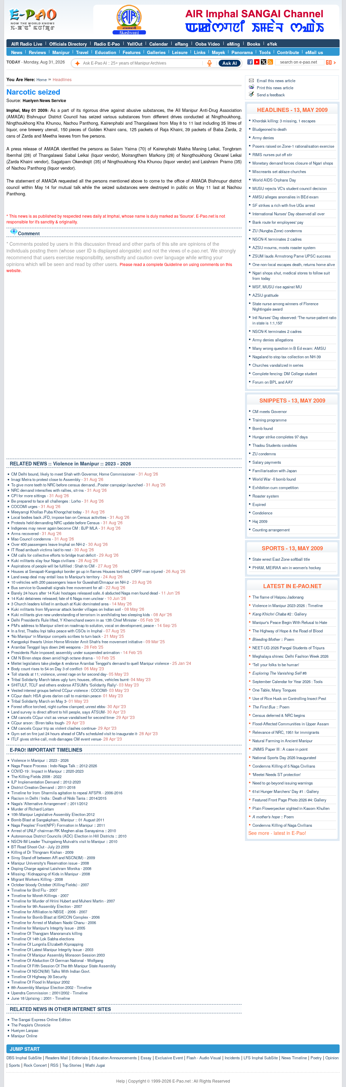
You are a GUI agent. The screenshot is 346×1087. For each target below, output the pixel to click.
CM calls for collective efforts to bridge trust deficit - (65, 555)
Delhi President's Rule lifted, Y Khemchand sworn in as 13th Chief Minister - (85, 620)
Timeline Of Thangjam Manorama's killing (46, 933)
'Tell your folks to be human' (275, 664)
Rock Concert (35, 1065)
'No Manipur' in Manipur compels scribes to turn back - (67, 636)
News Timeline (294, 1057)
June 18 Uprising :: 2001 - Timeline (40, 998)
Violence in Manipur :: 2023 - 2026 (40, 760)
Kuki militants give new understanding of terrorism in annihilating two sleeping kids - (91, 614)
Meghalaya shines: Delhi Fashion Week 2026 (290, 656)
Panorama (242, 52)
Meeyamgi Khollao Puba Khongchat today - (58, 511)
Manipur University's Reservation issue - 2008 (50, 863)
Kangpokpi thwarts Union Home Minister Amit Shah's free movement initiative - (88, 641)
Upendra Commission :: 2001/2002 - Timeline (49, 992)
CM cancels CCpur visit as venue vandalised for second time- (73, 717)
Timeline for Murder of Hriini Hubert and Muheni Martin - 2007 (63, 900)
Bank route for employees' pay (277, 222)
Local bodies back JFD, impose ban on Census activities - (70, 517)
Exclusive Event (169, 1057)
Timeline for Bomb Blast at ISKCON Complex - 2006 (55, 917)
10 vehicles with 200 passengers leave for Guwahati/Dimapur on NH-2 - (81, 582)
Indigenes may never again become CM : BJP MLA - (66, 528)
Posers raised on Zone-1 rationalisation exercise (293, 146)
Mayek (218, 52)
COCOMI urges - (35, 506)
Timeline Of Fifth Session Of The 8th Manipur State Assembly (63, 965)
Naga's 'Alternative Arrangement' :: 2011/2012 (49, 803)
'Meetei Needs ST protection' (276, 774)
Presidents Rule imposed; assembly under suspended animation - (76, 652)
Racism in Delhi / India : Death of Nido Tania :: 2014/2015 (58, 798)
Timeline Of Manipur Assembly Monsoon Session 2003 (58, 955)
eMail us (314, 52)
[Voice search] (209, 63)
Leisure (180, 52)
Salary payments (266, 462)
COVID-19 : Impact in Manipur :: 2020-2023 (47, 771)
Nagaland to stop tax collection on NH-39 (286, 356)
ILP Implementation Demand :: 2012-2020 (46, 781)
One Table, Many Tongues (274, 690)
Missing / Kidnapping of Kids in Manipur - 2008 (50, 873)
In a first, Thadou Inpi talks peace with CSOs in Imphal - (68, 630)
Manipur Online (24, 1035)
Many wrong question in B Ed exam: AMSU (289, 348)
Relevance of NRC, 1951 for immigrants (285, 732)
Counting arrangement (271, 529)
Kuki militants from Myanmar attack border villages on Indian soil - (77, 609)
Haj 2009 (259, 521)
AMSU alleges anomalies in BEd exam (285, 196)
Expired (259, 504)
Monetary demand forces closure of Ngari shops (292, 163)
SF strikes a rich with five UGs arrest (283, 205)
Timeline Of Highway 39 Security (39, 976)
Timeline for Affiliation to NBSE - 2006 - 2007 (49, 911)
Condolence (262, 512)
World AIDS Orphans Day (274, 180)
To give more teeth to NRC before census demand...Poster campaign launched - (88, 484)
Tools (265, 52)
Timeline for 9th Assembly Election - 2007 (46, 906)
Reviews (37, 52)
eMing (233, 44)
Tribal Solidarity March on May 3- (50, 701)
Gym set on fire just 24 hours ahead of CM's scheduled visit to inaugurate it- (84, 733)
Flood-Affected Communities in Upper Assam (290, 723)
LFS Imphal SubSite (261, 1057)
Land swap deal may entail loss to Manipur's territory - (67, 576)
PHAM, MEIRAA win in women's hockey (286, 567)
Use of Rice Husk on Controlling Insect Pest (289, 698)
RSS (54, 1065)
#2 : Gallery (279, 614)
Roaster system (265, 496)
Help (120, 1081)
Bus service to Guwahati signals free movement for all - (68, 587)
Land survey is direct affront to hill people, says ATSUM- (68, 712)
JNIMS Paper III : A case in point (279, 749)
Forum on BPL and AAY (272, 382)
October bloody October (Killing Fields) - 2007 (50, 884)
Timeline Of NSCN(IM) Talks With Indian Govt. (50, 971)
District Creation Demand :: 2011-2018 (43, 787)
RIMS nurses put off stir (272, 154)
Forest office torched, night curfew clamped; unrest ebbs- (68, 706)
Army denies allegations (272, 339)
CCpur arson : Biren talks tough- (48, 722)
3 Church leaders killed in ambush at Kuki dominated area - (71, 603)
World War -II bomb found (274, 479)
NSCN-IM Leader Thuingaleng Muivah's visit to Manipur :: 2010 (64, 841)
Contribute (288, 52)
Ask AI (229, 63)
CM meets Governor (269, 411)
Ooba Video (207, 44)
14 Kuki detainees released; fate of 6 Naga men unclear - (68, 598)
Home (41, 79)
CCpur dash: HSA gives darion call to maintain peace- (67, 695)
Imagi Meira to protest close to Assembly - (57, 479)
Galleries (156, 52)
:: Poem (273, 639)
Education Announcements (114, 1057)
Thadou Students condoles (274, 445)
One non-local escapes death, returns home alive (293, 264)
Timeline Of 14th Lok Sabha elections (42, 938)
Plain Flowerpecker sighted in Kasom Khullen (290, 808)
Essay (146, 1057)
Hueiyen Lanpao (24, 1030)
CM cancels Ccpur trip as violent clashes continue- (64, 728)
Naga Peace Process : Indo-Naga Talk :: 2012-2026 (54, 765)
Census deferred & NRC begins (278, 715)
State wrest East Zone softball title (281, 559)
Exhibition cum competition (275, 487)
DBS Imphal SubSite (24, 1057)
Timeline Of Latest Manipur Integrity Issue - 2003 (52, 949)
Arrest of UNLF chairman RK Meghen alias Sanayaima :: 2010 (63, 830)
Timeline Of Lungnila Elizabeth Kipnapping (47, 944)
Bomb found (262, 428)
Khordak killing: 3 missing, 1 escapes (284, 120)
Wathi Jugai (95, 1065)
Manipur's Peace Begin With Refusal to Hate (289, 622)
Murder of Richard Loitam (32, 809)
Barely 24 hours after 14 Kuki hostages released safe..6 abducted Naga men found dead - (95, 593)
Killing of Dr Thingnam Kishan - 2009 (42, 852)
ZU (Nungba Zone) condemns (277, 230)
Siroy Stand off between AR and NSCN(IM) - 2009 (53, 857)
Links (199, 52)
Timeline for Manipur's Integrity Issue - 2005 (48, 928)
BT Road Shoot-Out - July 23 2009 (40, 846)
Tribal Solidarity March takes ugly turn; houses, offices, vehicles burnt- (81, 679)
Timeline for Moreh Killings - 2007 (40, 895)
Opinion (332, 1057)
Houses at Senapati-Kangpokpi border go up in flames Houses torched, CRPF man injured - (98, 571)
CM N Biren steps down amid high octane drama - (63, 657)
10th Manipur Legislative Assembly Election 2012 (53, 814)
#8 (279, 673)
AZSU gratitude (265, 295)
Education (105, 52)
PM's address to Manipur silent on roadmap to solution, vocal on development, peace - (94, 625)
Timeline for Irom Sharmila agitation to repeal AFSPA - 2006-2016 (66, 792)
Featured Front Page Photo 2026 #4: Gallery (289, 799)
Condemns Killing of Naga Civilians (282, 825)
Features (132, 52)
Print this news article (275, 87)
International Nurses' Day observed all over (288, 213)
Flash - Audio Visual (204, 1057)
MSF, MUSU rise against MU (277, 286)
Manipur (61, 52)
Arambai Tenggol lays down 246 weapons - (57, 647)
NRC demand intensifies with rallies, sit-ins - (59, 490)
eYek (272, 44)
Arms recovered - (36, 533)
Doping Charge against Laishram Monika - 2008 (51, 868)
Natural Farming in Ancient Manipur (282, 740)
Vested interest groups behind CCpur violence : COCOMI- (70, 690)
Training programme (269, 419)
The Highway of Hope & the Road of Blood (287, 630)
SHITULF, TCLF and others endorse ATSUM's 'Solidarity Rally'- (75, 684)
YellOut (134, 44)
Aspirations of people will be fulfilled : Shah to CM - (64, 566)
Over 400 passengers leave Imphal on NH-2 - (59, 544)
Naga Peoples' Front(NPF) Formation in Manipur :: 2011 (58, 825)
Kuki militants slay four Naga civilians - (54, 560)
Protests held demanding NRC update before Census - (67, 522)
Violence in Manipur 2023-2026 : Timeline (287, 605)
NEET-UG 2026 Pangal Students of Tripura (288, 647)
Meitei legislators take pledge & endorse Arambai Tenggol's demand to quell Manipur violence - (101, 663)
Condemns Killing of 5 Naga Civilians (283, 766)
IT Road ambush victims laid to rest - (52, 549)
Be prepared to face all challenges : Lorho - (57, 501)
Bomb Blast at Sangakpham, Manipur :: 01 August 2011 (57, 819)
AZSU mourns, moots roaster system (284, 247)
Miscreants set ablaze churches (279, 171)
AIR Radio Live (26, 44)
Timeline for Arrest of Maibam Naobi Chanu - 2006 (53, 922)
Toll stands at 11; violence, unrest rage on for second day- (70, 674)
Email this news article (276, 80)
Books (253, 44)
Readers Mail (56, 1057)
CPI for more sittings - (40, 495)
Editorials (80, 1057)
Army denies (263, 137)
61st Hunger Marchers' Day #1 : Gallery (285, 791)
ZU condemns (264, 453)
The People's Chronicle (30, 1025)
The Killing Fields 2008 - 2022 (36, 776)
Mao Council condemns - (42, 538)
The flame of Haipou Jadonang (277, 597)
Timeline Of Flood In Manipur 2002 (40, 982)
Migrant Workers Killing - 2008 (37, 879)
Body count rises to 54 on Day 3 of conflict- (57, 668)
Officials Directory (68, 44)
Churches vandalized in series (277, 365)
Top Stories (71, 1065)
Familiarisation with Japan (274, 470)
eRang (181, 44)
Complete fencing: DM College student (284, 373)
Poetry (316, 1057)
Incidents (232, 1057)
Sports (14, 1065)
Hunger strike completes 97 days (280, 436)
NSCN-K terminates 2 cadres (277, 239)
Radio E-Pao (107, 44)
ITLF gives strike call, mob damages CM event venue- (66, 739)
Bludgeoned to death (269, 129)
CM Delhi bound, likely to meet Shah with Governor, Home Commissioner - (84, 474)
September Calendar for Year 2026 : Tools (287, 681)
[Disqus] (124, 364)
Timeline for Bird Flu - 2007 (34, 890)
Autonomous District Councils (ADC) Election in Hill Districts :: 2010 (68, 836)
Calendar (158, 44)
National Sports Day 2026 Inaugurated (284, 757)
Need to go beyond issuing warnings (282, 783)
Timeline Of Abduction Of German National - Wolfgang (57, 960)
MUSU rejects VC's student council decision (289, 188)
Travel (82, 52)
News (16, 52)
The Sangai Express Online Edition (41, 1019)
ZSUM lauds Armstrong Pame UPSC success (291, 256)
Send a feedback (271, 94)
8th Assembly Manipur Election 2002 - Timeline (51, 987)
